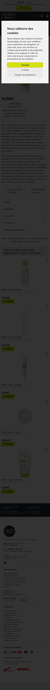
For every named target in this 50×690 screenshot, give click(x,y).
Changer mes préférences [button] (25, 75)
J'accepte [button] (25, 65)
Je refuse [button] (25, 70)
